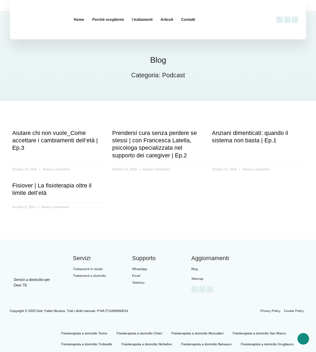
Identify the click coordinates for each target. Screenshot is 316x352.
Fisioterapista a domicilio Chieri (139, 333)
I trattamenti (142, 20)
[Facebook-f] (279, 19)
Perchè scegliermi (108, 20)
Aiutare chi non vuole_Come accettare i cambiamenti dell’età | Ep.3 (55, 140)
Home (79, 20)
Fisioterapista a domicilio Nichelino (146, 344)
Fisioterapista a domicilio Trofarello (86, 344)
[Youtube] (295, 19)
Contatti (188, 20)
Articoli (167, 20)
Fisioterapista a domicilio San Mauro (259, 333)
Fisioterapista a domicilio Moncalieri (197, 333)
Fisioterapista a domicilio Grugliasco (267, 344)
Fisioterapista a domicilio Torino (84, 333)
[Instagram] (287, 19)
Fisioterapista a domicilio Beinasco (206, 344)
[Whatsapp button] (303, 339)
